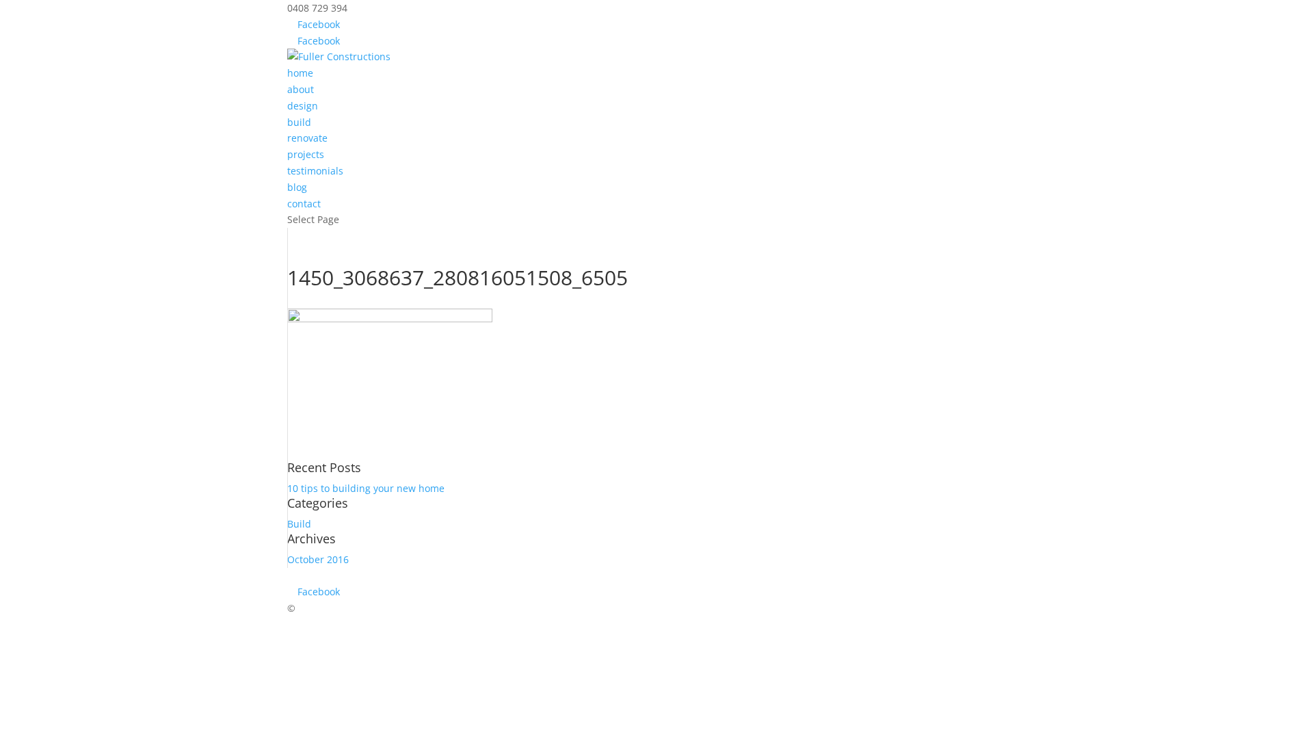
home (300, 72)
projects (305, 154)
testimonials (315, 170)
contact (304, 203)
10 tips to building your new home (366, 488)
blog (297, 187)
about (300, 89)
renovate (307, 137)
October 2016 (318, 559)
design (302, 105)
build (299, 122)
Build (299, 523)
